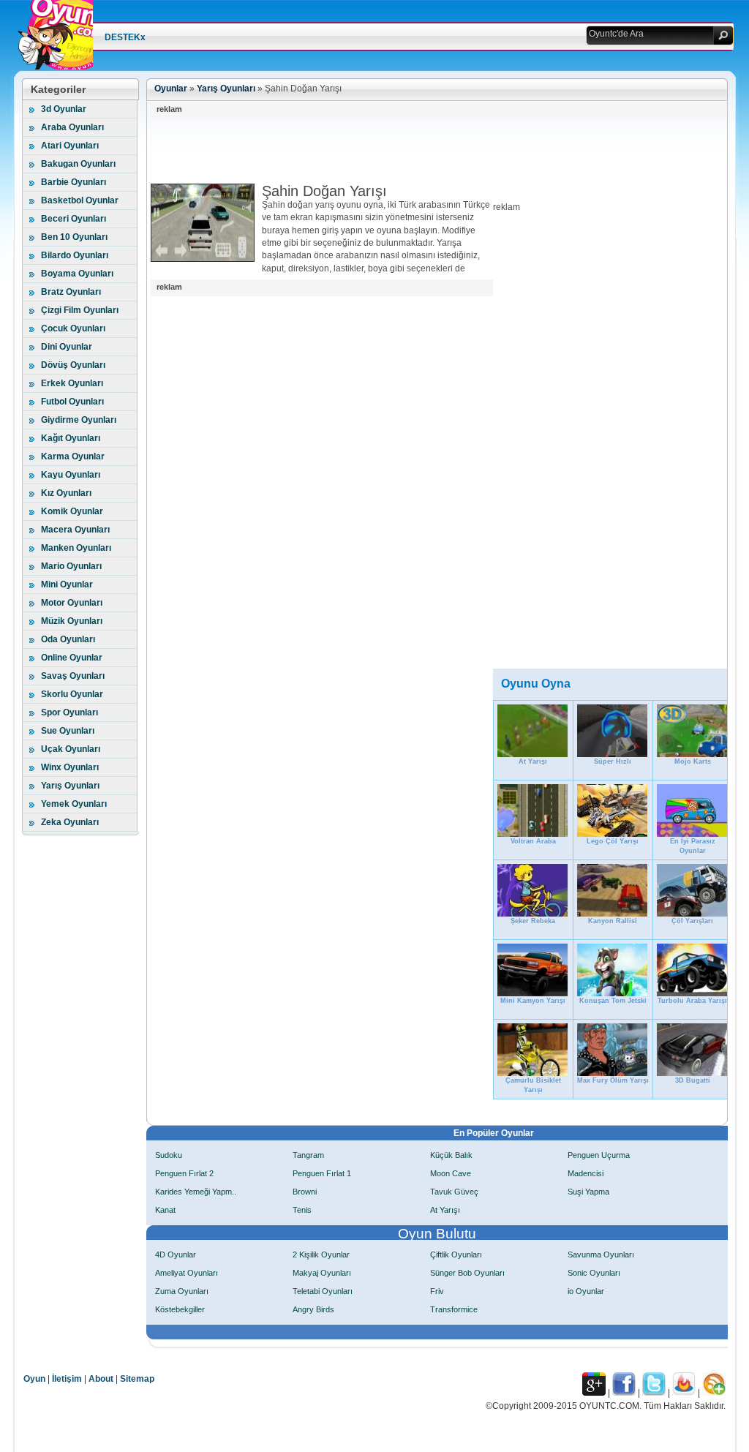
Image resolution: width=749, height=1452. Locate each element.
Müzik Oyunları (71, 621)
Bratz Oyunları (71, 292)
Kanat (165, 1209)
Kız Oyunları (66, 493)
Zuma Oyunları (181, 1291)
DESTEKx (125, 37)
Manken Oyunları (76, 548)
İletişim (67, 1379)
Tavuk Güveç (454, 1191)
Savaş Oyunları (73, 676)
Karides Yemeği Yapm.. (195, 1191)
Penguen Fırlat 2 (184, 1173)
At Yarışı (445, 1209)
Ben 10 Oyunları (74, 237)
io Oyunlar (586, 1291)
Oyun (34, 1379)
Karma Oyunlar (73, 456)
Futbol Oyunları (72, 401)
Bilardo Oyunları (74, 255)
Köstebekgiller (180, 1309)
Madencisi (585, 1173)
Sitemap (137, 1379)
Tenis (302, 1209)
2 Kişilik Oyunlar (321, 1254)
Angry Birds (313, 1309)
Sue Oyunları (67, 731)
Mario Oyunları (71, 566)
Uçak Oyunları (70, 749)
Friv (437, 1291)
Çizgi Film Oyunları (79, 310)
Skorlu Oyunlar (72, 694)
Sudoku (168, 1155)
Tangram (308, 1155)
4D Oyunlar (175, 1254)
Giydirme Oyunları (78, 420)
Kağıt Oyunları (70, 438)
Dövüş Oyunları (73, 365)
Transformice (454, 1309)
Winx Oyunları (70, 767)
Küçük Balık (451, 1155)
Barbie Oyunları (73, 182)
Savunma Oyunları (601, 1254)
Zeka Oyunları (70, 822)
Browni (305, 1191)
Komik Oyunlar (72, 511)
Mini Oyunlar (67, 584)
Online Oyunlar (71, 657)
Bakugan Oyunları (78, 164)
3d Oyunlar (63, 109)
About (101, 1379)
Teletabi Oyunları (323, 1291)
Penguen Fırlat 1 (322, 1173)
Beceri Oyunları (73, 219)
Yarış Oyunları (70, 785)
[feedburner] (684, 1393)
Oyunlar (170, 88)
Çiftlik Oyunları (456, 1254)
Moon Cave (450, 1173)
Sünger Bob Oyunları (467, 1272)
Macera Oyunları (75, 529)
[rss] (714, 1393)
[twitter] (654, 1393)
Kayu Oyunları (70, 475)
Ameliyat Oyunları (186, 1272)
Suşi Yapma (588, 1191)
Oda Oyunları (68, 639)
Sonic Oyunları (594, 1272)
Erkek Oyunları (72, 383)
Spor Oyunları (69, 712)
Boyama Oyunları (77, 273)
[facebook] (624, 1393)
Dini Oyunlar (66, 347)
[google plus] (594, 1393)
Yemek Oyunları (74, 804)
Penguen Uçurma (599, 1155)
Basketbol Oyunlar (79, 200)
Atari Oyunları (70, 145)
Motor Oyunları (71, 603)
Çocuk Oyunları (73, 328)
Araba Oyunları (72, 127)
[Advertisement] (417, 151)
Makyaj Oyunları (322, 1272)
